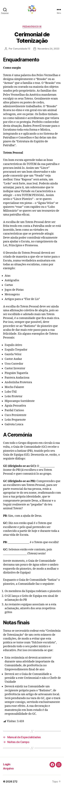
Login (6, 764)
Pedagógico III (32, 26)
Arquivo (8, 768)
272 (15, 781)
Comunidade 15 (21, 48)
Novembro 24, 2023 (48, 48)
